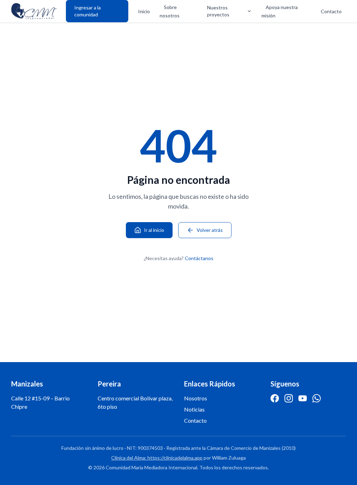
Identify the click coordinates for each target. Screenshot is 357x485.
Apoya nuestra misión (279, 11)
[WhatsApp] (316, 398)
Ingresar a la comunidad (87, 11)
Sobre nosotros (170, 11)
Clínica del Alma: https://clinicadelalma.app (157, 458)
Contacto (331, 11)
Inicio (144, 11)
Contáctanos (199, 258)
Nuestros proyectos (218, 11)
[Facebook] (275, 398)
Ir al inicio (154, 230)
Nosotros (195, 398)
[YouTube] (302, 398)
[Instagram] (288, 398)
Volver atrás (210, 230)
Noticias (194, 409)
